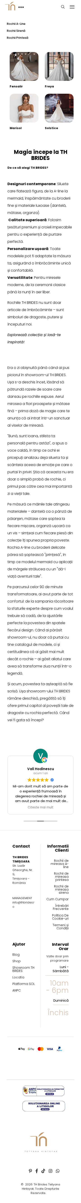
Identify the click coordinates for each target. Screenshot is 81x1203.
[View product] (33, 57)
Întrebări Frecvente (61, 907)
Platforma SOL (23, 984)
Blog (16, 955)
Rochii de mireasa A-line (60, 864)
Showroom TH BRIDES (23, 969)
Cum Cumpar (57, 899)
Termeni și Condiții (61, 926)
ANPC (16, 991)
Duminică (61, 1000)
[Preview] (33, 64)
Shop (16, 961)
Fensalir (16, 86)
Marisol (16, 128)
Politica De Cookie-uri (60, 917)
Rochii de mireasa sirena (61, 890)
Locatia (18, 978)
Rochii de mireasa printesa (61, 877)
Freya (49, 86)
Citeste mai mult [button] (40, 807)
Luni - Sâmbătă (61, 968)
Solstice (51, 128)
